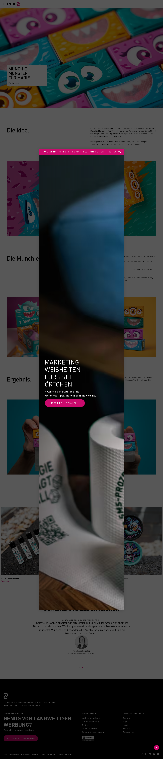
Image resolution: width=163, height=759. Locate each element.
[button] (120, 152)
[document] (81, 379)
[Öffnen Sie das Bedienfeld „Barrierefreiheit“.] (156, 747)
